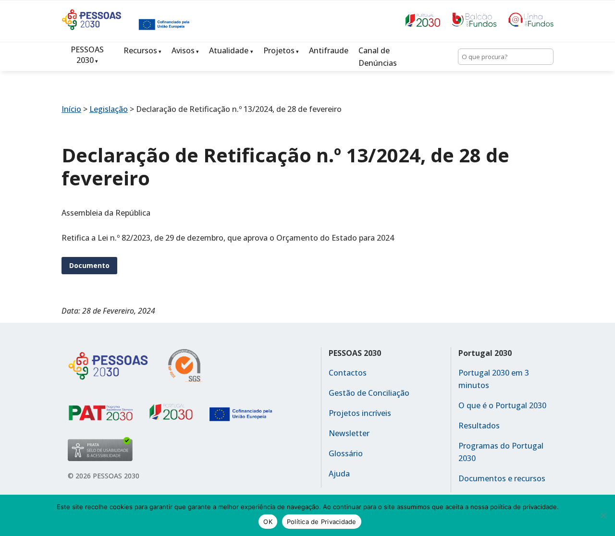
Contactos (348, 372)
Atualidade (228, 50)
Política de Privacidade (322, 521)
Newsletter (349, 433)
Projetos (279, 50)
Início (71, 109)
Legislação (108, 109)
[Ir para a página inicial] (100, 27)
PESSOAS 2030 (87, 54)
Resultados (479, 425)
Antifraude (328, 50)
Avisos (183, 50)
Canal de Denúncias (377, 56)
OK (267, 521)
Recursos (140, 50)
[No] (603, 515)
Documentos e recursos (501, 478)
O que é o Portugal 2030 (502, 405)
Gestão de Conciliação (369, 393)
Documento (89, 265)
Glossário (346, 453)
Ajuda (339, 473)
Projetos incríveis (360, 413)
